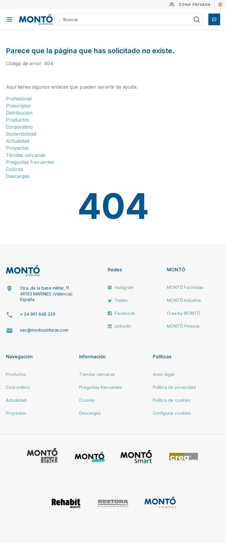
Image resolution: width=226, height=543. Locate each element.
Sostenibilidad (21, 134)
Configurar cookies (172, 413)
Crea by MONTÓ (183, 313)
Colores (14, 169)
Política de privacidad (174, 387)
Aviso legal (163, 374)
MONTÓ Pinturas (183, 326)
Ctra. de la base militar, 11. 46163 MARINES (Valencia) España (46, 293)
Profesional (18, 99)
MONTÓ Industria (184, 300)
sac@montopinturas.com (44, 329)
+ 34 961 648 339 (37, 314)
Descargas (17, 176)
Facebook (124, 313)
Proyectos (17, 148)
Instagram (123, 287)
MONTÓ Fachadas (185, 287)
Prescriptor (18, 106)
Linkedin (122, 326)
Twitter (120, 300)
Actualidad (17, 141)
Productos (17, 120)
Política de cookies (172, 400)
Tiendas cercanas (25, 155)
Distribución (19, 113)
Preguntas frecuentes (30, 162)
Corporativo (19, 127)
